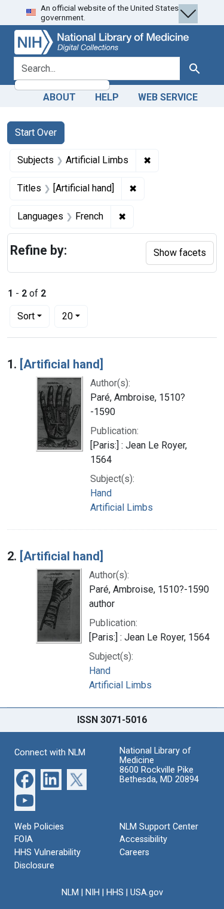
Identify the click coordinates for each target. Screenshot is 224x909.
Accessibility (143, 839)
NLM (70, 892)
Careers (134, 852)
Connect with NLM (49, 753)
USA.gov (146, 892)
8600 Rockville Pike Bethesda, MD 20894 (159, 775)
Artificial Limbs (121, 507)
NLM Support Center (158, 827)
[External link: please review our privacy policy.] (24, 778)
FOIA (23, 839)
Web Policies (39, 827)
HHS (115, 892)
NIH (92, 892)
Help (107, 97)
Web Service (168, 97)
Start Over (36, 132)
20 (75, 316)
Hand (101, 493)
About (59, 97)
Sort (26, 316)
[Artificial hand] (61, 364)
